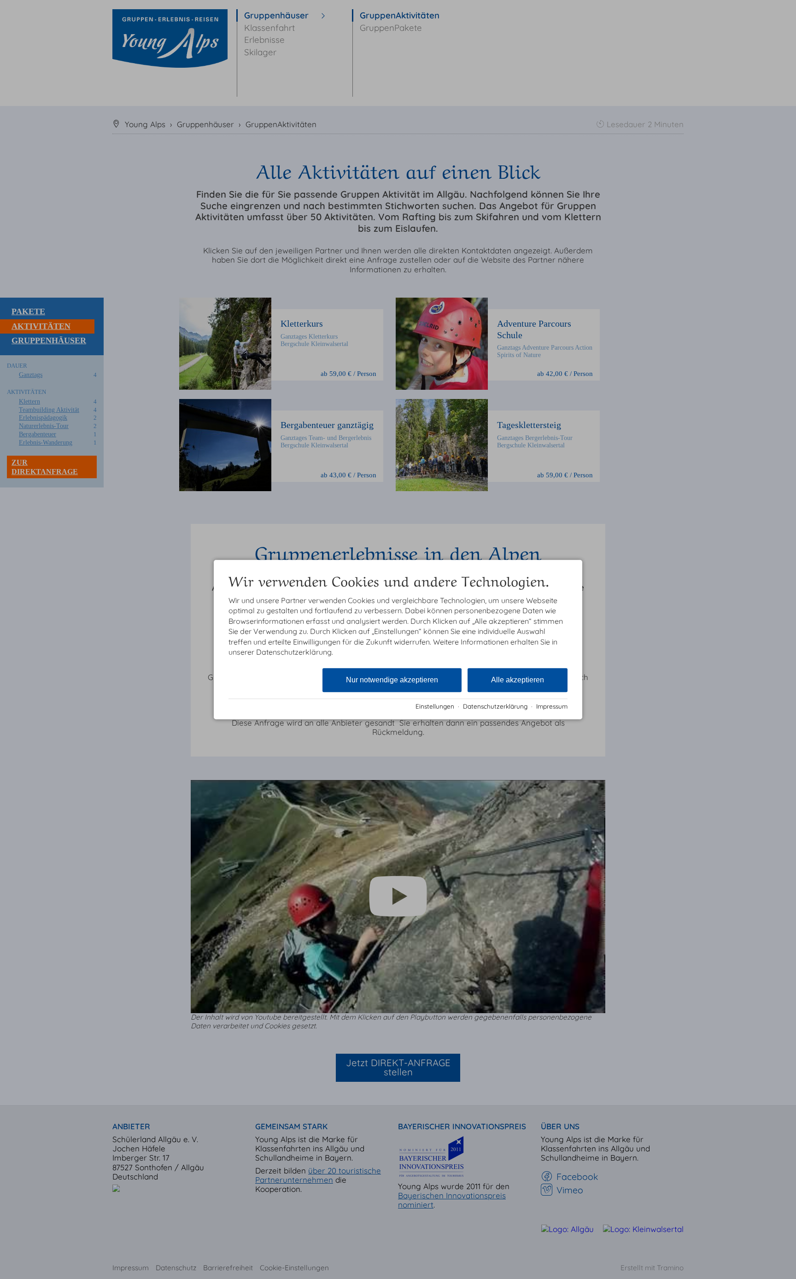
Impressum (552, 706)
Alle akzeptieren (517, 680)
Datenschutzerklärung (495, 706)
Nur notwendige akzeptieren (392, 680)
